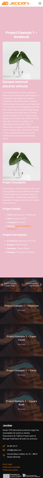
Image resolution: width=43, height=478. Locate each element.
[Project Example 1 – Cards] (21, 372)
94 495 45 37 (12, 446)
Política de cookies (10, 470)
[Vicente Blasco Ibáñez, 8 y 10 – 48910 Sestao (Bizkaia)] (5, 455)
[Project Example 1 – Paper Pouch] (21, 340)
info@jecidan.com (14, 450)
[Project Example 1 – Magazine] (21, 308)
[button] (40, 3)
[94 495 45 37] (5, 446)
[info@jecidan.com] (5, 450)
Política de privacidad (11, 467)
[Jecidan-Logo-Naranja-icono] (15, 3)
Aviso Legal (7, 464)
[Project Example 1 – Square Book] (21, 405)
